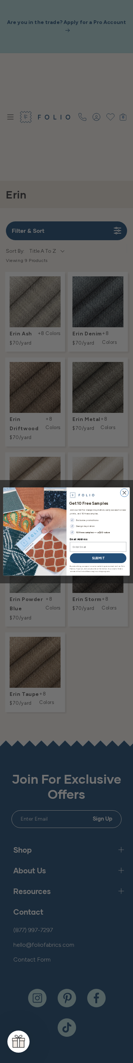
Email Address (78, 539)
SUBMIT (98, 558)
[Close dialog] (124, 493)
